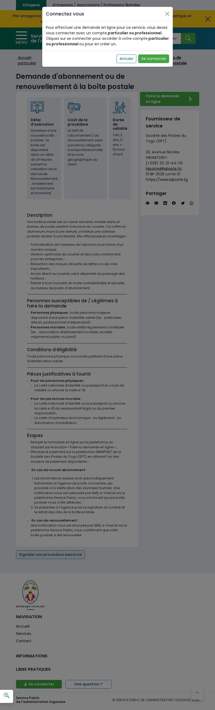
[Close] (167, 14)
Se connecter (153, 58)
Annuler (126, 58)
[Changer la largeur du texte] (6, 696)
